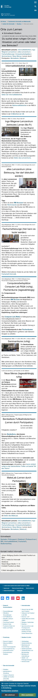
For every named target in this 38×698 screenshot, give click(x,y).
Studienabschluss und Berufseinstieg (27, 651)
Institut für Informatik (8, 24)
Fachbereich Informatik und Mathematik (19, 21)
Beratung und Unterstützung (25, 655)
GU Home (3, 21)
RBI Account (18, 203)
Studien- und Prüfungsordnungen (27, 658)
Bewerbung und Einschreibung (26, 646)
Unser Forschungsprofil (9, 647)
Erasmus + (24, 624)
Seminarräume (7, 56)
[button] (19, 33)
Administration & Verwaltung (7, 672)
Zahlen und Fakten (8, 628)
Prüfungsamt (12, 539)
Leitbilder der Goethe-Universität (8, 677)
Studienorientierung (26, 643)
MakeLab (23, 58)
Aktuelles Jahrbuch (8, 618)
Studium (19, 24)
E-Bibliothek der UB (17, 114)
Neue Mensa (17, 56)
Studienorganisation (27, 648)
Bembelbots (15, 58)
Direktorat (21, 539)
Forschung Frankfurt (8, 622)
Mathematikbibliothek (19, 105)
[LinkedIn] (23, 598)
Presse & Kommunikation (7, 606)
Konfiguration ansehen (9, 691)
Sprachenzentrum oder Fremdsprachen (27, 627)
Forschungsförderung (8, 648)
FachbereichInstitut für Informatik (9, 14)
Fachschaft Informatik (9, 274)
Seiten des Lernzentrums (22, 158)
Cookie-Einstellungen (9, 590)
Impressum (6, 588)
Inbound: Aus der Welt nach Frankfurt (27, 610)
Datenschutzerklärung (17, 588)
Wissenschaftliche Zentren (7, 644)
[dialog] (19, 689)
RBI (2, 541)
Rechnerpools (12, 205)
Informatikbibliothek (24, 50)
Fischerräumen (27, 329)
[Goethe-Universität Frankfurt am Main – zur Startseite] (8, 6)
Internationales (26, 605)
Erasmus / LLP (25, 616)
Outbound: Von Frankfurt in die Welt (28, 614)
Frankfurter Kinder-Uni (9, 626)
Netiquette (19, 590)
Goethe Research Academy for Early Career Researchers (27, 631)
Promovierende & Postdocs (7, 653)
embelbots (12, 434)
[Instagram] (12, 598)
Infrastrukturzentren (8, 650)
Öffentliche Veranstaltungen (7, 614)
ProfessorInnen (31, 539)
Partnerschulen (25, 661)
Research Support (8, 641)
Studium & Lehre (26, 637)
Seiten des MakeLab (11, 515)
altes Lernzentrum (24, 52)
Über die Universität (8, 665)
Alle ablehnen (10, 695)
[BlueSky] (7, 598)
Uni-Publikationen (7, 616)
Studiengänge (25, 641)
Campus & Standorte (8, 675)
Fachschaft (22, 541)
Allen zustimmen (27, 695)
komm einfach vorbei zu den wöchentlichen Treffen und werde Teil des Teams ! (19, 466)
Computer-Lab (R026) (12, 317)
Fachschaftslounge (8, 54)
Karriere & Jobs (7, 624)
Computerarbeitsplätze (23, 54)
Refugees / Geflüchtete (28, 622)
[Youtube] (18, 598)
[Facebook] (2, 598)
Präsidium (5, 669)
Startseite (4, 539)
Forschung (6, 637)
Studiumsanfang (6, 543)
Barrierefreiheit (30, 588)
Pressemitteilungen (8, 611)
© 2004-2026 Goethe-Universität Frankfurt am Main (17, 585)
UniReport (5, 620)
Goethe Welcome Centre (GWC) (28, 619)
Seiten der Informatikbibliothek (12, 94)
